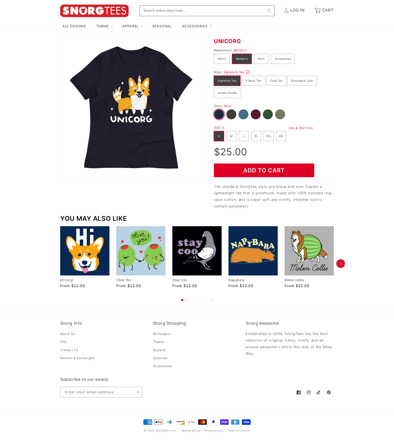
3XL (281, 136)
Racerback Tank (302, 80)
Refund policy (191, 430)
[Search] (269, 11)
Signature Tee (227, 80)
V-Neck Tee (253, 80)
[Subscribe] (137, 392)
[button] (104, 26)
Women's (242, 58)
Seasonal (160, 358)
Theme (158, 342)
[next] (340, 263)
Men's (222, 58)
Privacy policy (214, 430)
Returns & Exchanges (77, 358)
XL (256, 136)
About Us (67, 334)
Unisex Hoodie (227, 92)
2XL (268, 136)
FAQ (63, 342)
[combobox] (207, 11)
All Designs (162, 334)
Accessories (283, 58)
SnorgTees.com (166, 430)
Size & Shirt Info (301, 128)
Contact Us (69, 350)
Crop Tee (276, 80)
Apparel (159, 350)
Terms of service (239, 430)
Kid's (261, 58)
